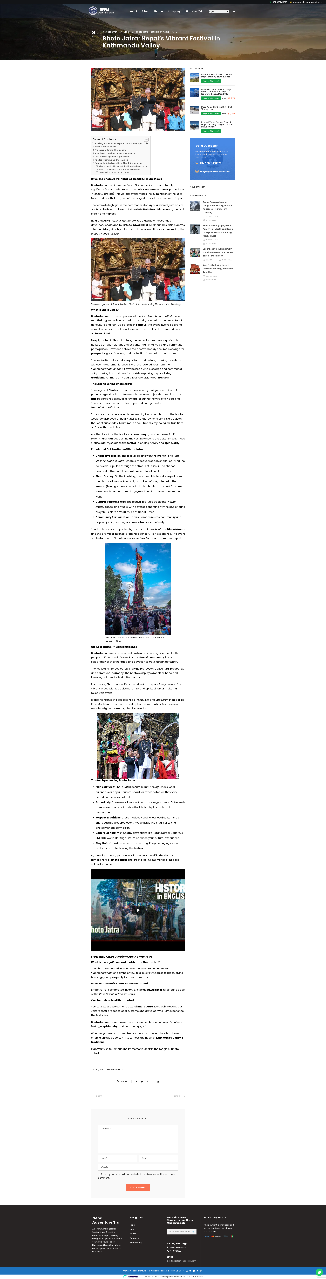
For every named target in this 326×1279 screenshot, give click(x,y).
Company (174, 11)
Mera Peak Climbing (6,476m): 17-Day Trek (216, 108)
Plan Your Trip (194, 11)
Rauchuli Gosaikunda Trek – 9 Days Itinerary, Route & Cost (216, 75)
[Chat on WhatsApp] (319, 1272)
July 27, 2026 (211, 260)
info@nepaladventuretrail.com (307, 2)
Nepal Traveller (159, 377)
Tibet (145, 11)
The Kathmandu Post (107, 427)
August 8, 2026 (212, 217)
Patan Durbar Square (166, 833)
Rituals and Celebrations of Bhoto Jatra (115, 153)
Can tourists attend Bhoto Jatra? (114, 172)
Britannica (140, 708)
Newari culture (122, 340)
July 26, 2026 (211, 276)
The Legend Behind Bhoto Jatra (110, 150)
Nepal (133, 11)
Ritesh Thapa (211, 220)
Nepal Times (146, 512)
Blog (126, 31)
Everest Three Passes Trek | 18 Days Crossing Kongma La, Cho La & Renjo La (217, 124)
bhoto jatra (142, 31)
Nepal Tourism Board (126, 792)
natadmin (111, 31)
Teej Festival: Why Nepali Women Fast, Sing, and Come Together (218, 269)
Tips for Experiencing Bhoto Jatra (111, 160)
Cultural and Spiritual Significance (112, 156)
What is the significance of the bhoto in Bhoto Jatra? (122, 166)
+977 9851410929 (279, 2)
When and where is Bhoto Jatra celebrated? (119, 169)
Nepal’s (168, 340)
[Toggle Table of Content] (145, 139)
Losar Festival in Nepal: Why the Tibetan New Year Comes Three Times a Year (218, 252)
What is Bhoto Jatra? (105, 146)
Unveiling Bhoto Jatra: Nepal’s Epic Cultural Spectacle (121, 143)
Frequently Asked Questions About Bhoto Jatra (118, 163)
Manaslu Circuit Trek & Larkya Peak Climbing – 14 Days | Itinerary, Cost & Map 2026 (216, 91)
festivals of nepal (159, 31)
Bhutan (158, 11)
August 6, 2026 (212, 240)
